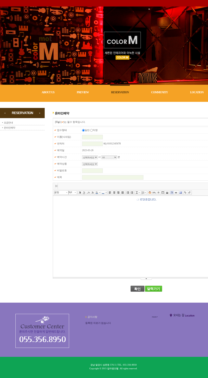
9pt (70, 192)
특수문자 (158, 192)
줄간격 (137, 192)
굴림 (56, 192)
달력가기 (153, 288)
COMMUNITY (159, 92)
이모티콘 (150, 192)
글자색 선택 (100, 192)
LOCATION (197, 92)
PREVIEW (83, 92)
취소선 (92, 192)
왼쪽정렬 (110, 192)
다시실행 (189, 192)
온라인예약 (9, 127)
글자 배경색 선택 (106, 192)
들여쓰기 (128, 192)
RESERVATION (120, 92)
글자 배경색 (103, 192)
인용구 (176, 192)
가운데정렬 (114, 192)
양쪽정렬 (123, 192)
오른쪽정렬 (118, 192)
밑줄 (84, 192)
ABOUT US (48, 92)
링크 (154, 192)
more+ (155, 317)
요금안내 (8, 122)
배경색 (180, 192)
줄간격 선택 (140, 192)
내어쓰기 (132, 192)
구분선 (167, 192)
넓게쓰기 (56, 186)
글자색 (97, 192)
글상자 (172, 192)
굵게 (80, 192)
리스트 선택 (146, 192)
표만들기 (163, 192)
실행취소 (185, 192)
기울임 (88, 192)
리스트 (143, 192)
